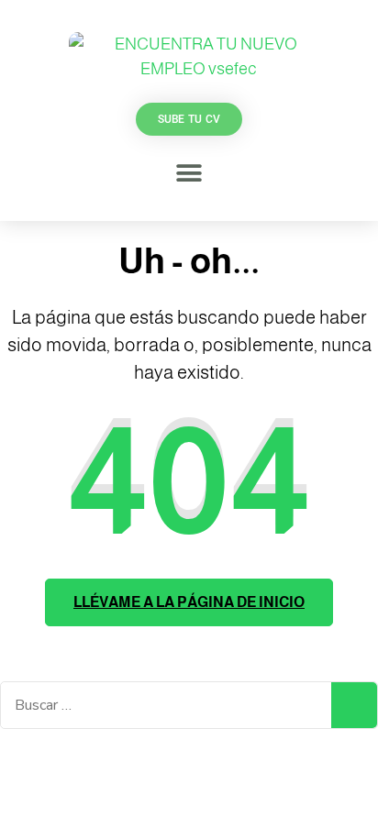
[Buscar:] (166, 705)
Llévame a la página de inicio (189, 602)
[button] (189, 172)
